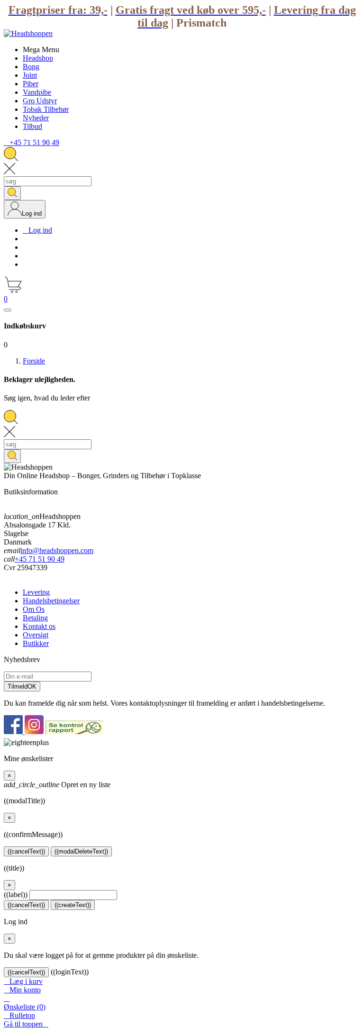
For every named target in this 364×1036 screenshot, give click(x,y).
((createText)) (73, 905)
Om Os (34, 609)
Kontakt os (39, 626)
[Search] (12, 193)
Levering (36, 592)
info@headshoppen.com (56, 550)
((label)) (15, 895)
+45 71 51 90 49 (39, 559)
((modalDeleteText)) (81, 851)
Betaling (35, 618)
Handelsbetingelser (51, 601)
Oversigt (35, 635)
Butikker (36, 643)
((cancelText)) (26, 851)
